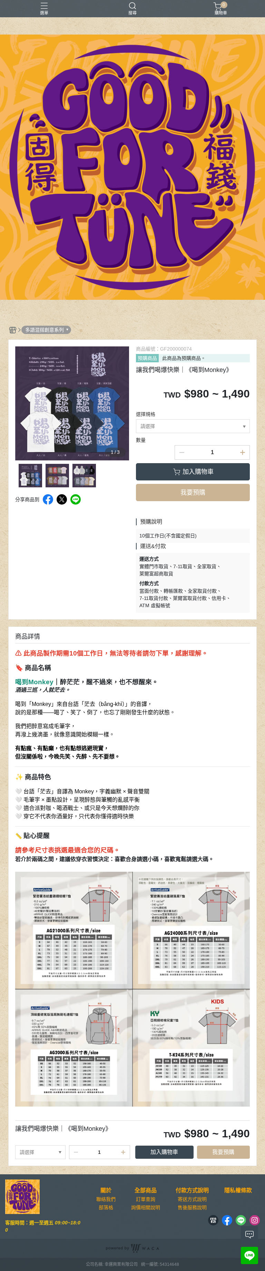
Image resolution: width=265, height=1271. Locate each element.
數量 (141, 440)
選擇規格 (145, 414)
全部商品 (146, 1190)
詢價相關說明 (145, 1207)
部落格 (106, 1207)
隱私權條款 (238, 1190)
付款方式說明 (192, 1190)
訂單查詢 (145, 1199)
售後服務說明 (192, 1207)
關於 (105, 1190)
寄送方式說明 (192, 1199)
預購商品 (147, 358)
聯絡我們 (106, 1199)
